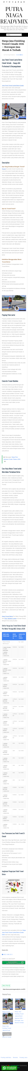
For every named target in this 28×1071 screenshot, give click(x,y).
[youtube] (15, 2)
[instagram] (12, 2)
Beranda (15, 1057)
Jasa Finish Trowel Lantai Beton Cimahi (13, 85)
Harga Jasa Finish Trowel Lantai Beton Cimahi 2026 (14, 932)
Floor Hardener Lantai (10, 618)
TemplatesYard (15, 1065)
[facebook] (6, 2)
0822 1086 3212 (8, 954)
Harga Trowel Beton (7, 616)
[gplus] (9, 2)
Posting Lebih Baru (6, 1057)
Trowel (4, 169)
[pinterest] (18, 2)
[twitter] (4, 2)
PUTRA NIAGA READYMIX (14, 15)
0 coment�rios (19, 54)
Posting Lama (23, 1057)
